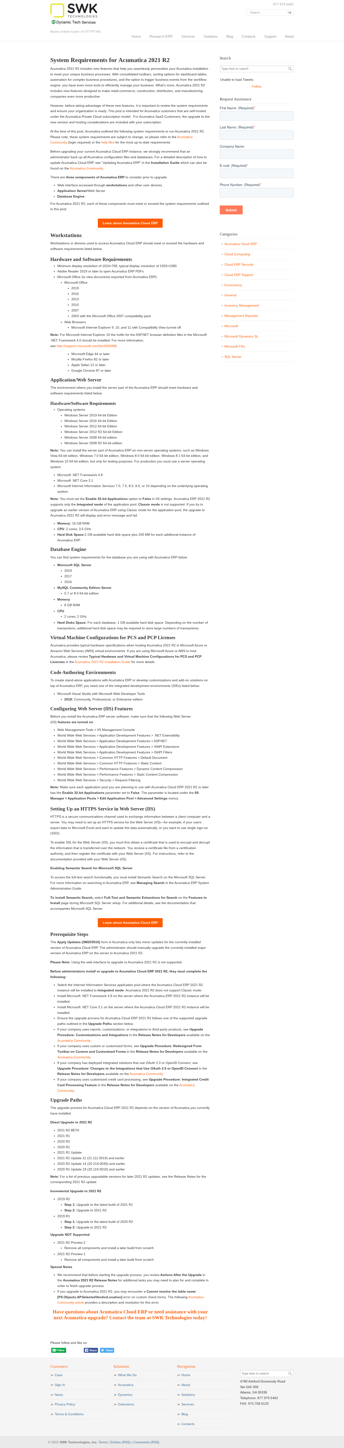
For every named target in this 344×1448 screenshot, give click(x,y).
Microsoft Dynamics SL (241, 336)
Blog (184, 1414)
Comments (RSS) (146, 1442)
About (185, 1385)
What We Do (127, 1375)
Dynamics (125, 1395)
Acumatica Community (86, 168)
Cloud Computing (237, 254)
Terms (103, 1442)
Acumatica (125, 1385)
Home (185, 1375)
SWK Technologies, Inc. (73, 14)
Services (187, 1404)
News (59, 1395)
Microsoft (231, 326)
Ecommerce (233, 285)
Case (58, 1375)
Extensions (126, 1404)
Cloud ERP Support (238, 275)
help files (107, 142)
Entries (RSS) (120, 1442)
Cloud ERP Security (238, 264)
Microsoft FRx (234, 346)
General (230, 295)
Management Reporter (241, 316)
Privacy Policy (65, 1404)
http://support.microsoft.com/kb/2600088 (87, 346)
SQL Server (233, 357)
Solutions (188, 1395)
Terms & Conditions (69, 1414)
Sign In (60, 1385)
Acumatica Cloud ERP (240, 244)
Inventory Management (241, 305)
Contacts (187, 1424)
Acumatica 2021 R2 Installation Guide (102, 662)
